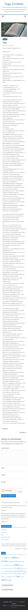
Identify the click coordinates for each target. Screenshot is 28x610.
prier (2, 571)
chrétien (4, 561)
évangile (9, 580)
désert (6, 565)
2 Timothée (22, 432)
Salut (8, 573)
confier (16, 561)
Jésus (2, 534)
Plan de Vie (3, 530)
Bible (14, 557)
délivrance (3, 565)
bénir (18, 558)
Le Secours (3, 532)
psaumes (20, 571)
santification (11, 573)
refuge (25, 571)
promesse (9, 571)
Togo (18, 576)
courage (19, 561)
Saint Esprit (4, 573)
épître (4, 579)
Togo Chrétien (14, 4)
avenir (10, 558)
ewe (16, 564)
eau (9, 565)
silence (3, 576)
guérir (9, 568)
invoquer (15, 568)
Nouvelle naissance (5, 537)
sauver (15, 573)
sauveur (19, 573)
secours (24, 573)
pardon (25, 568)
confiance (11, 561)
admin (12, 45)
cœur (22, 561)
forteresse (3, 568)
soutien (9, 576)
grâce (6, 568)
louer (23, 568)
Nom (3, 468)
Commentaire (5, 448)
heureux (11, 568)
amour (6, 558)
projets (4, 571)
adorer (2, 558)
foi (19, 565)
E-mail (3, 475)
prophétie (14, 571)
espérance (12, 565)
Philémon (5, 429)
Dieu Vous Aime (5, 539)
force (22, 565)
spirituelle (13, 576)
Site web (3, 482)
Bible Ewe (5, 39)
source (6, 576)
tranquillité (22, 576)
